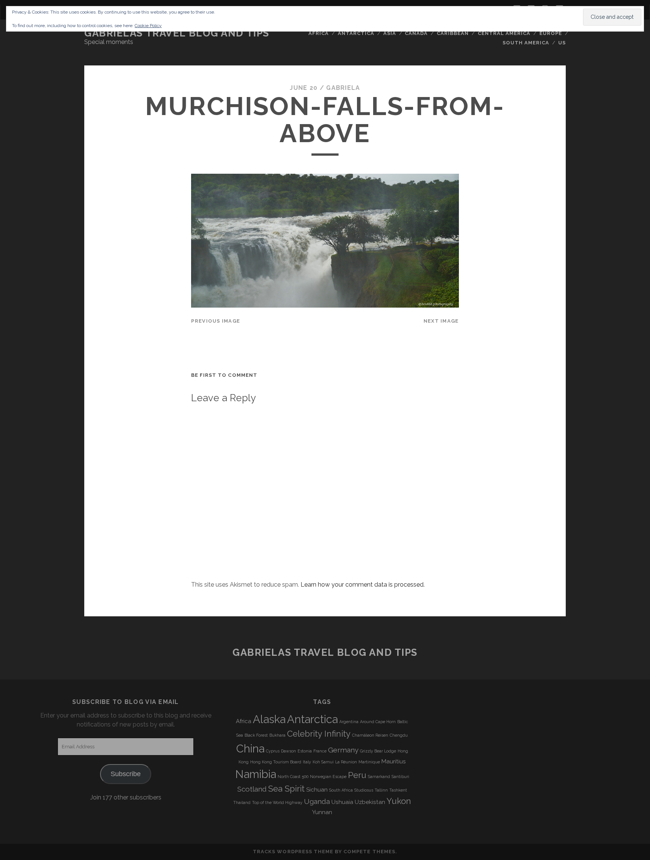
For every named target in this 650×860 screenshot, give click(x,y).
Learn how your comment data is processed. (363, 584)
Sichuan (317, 789)
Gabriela (343, 87)
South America (526, 43)
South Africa (341, 790)
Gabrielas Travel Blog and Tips (176, 33)
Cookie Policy (148, 25)
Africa (318, 33)
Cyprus (272, 751)
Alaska (269, 719)
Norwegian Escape (328, 776)
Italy (307, 762)
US (562, 43)
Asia (389, 33)
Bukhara (277, 735)
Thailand (242, 802)
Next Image (441, 321)
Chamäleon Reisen (370, 735)
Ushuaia (342, 802)
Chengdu (399, 735)
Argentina (348, 721)
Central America (504, 33)
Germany (343, 750)
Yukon (399, 801)
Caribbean (453, 33)
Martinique (369, 762)
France (320, 751)
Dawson (288, 751)
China (250, 748)
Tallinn (381, 790)
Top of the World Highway (277, 802)
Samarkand (379, 776)
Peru (357, 775)
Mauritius (393, 761)
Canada (416, 33)
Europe (550, 33)
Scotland (252, 789)
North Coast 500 (293, 776)
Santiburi (400, 776)
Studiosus (363, 790)
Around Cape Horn (378, 721)
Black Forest (256, 735)
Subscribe (126, 774)
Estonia (305, 751)
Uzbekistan (370, 802)
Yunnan (322, 812)
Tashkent (398, 790)
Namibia (255, 774)
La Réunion (346, 762)
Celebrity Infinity (319, 734)
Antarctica (356, 33)
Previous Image (215, 321)
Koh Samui (323, 762)
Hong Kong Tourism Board (275, 762)
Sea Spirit (286, 788)
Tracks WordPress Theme (293, 851)
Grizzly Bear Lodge (378, 751)
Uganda (317, 801)
